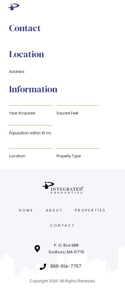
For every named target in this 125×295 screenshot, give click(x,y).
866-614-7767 (65, 266)
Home (26, 210)
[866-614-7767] (43, 267)
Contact (62, 225)
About (54, 210)
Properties (90, 210)
